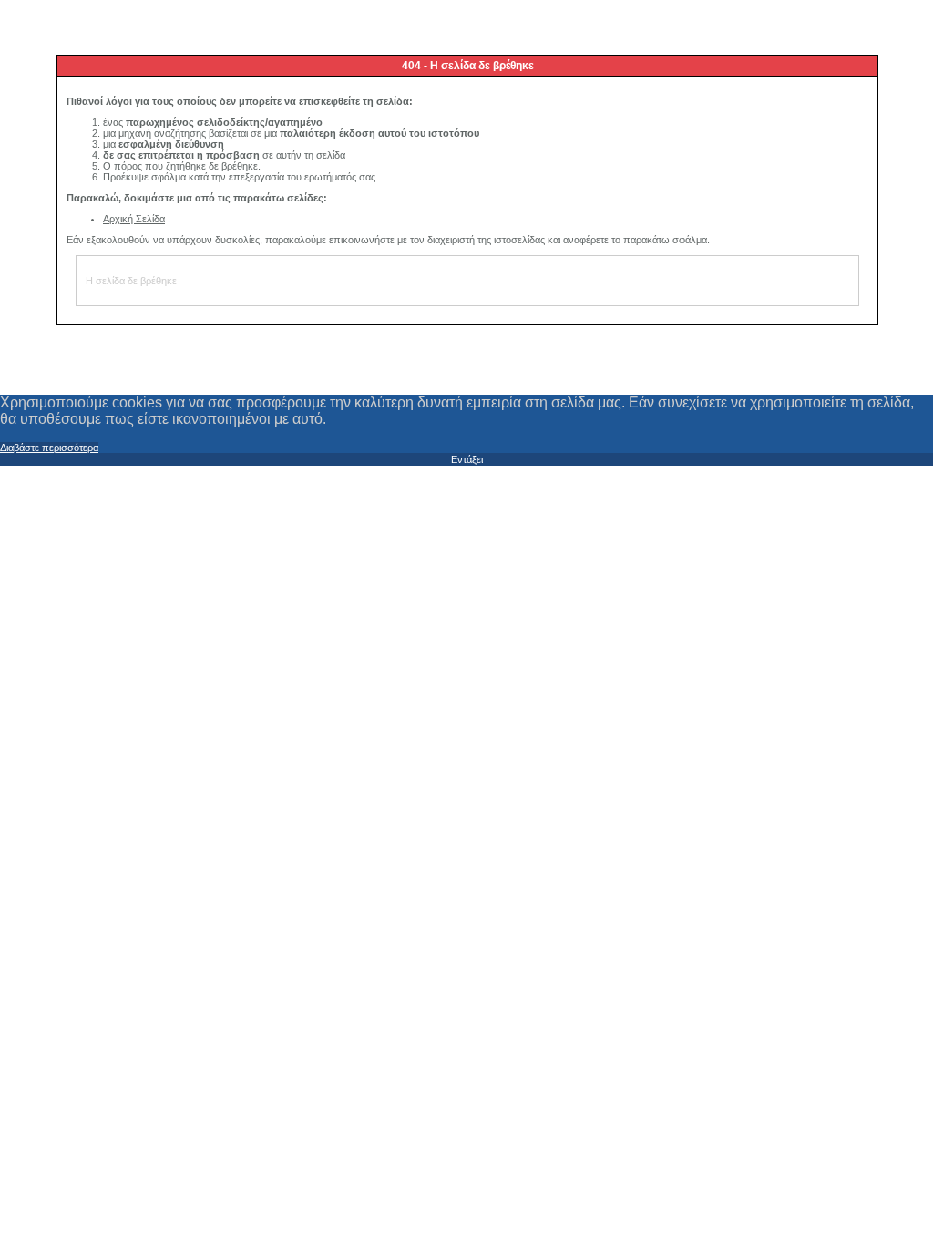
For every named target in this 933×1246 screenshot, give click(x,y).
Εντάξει (467, 459)
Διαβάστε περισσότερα (49, 447)
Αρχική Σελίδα (134, 218)
